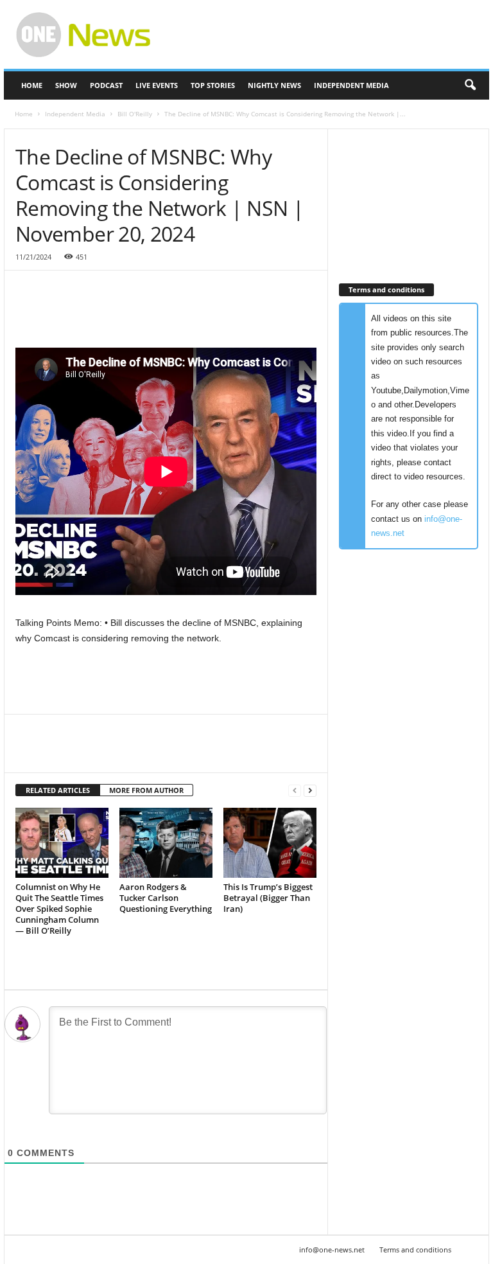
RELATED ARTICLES (58, 790)
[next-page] (310, 790)
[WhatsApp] (117, 753)
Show (66, 85)
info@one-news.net (332, 1249)
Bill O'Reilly (134, 113)
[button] (470, 85)
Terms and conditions (415, 1249)
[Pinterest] (87, 753)
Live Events (156, 85)
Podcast (106, 85)
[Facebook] (28, 753)
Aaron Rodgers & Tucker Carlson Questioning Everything (165, 897)
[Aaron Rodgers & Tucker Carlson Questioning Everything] (165, 842)
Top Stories (213, 85)
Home (31, 85)
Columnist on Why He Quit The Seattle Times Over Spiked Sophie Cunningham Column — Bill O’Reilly (59, 908)
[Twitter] (58, 753)
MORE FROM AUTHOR (146, 790)
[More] (147, 753)
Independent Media (351, 85)
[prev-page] (294, 790)
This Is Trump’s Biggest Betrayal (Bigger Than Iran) (268, 897)
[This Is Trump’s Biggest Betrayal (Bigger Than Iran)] (269, 842)
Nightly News (274, 85)
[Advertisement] (326, 34)
